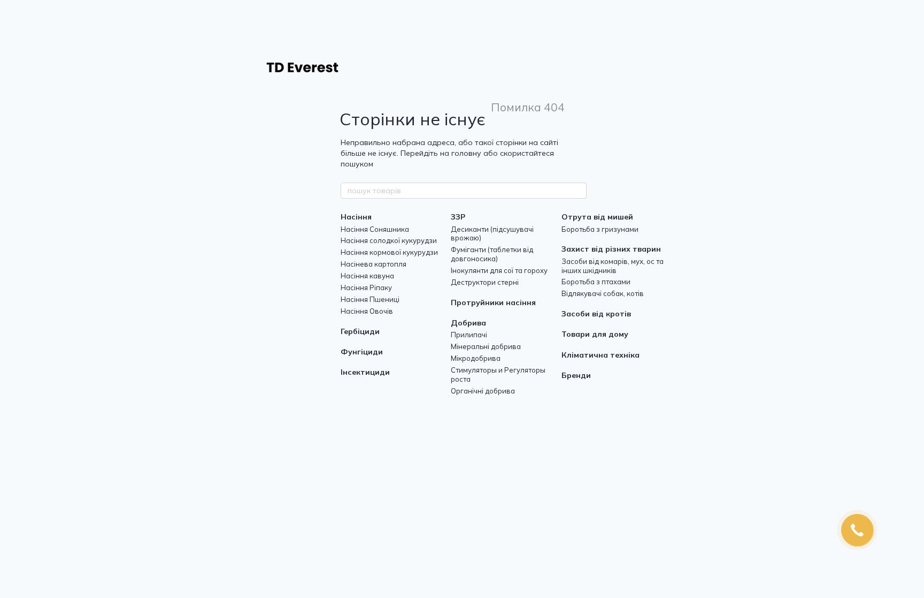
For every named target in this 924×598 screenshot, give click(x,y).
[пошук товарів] (578, 191)
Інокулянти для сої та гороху (499, 270)
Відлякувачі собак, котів (602, 293)
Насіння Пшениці (370, 299)
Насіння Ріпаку (366, 287)
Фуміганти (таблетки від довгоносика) (492, 254)
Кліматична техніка (600, 355)
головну (466, 153)
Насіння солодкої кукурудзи (389, 240)
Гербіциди (360, 331)
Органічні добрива (483, 391)
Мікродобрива (475, 358)
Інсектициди (365, 372)
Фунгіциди (362, 352)
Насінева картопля (373, 264)
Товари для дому (594, 334)
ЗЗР (458, 217)
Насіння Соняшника (375, 229)
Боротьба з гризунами (599, 229)
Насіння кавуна (367, 275)
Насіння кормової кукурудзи (389, 252)
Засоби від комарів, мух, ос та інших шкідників (612, 266)
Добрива (468, 323)
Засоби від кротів (596, 314)
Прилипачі (469, 334)
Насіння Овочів (367, 311)
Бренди (576, 375)
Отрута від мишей (597, 217)
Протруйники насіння (493, 302)
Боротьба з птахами (595, 281)
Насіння (356, 217)
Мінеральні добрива (486, 346)
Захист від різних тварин (611, 249)
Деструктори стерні (485, 282)
